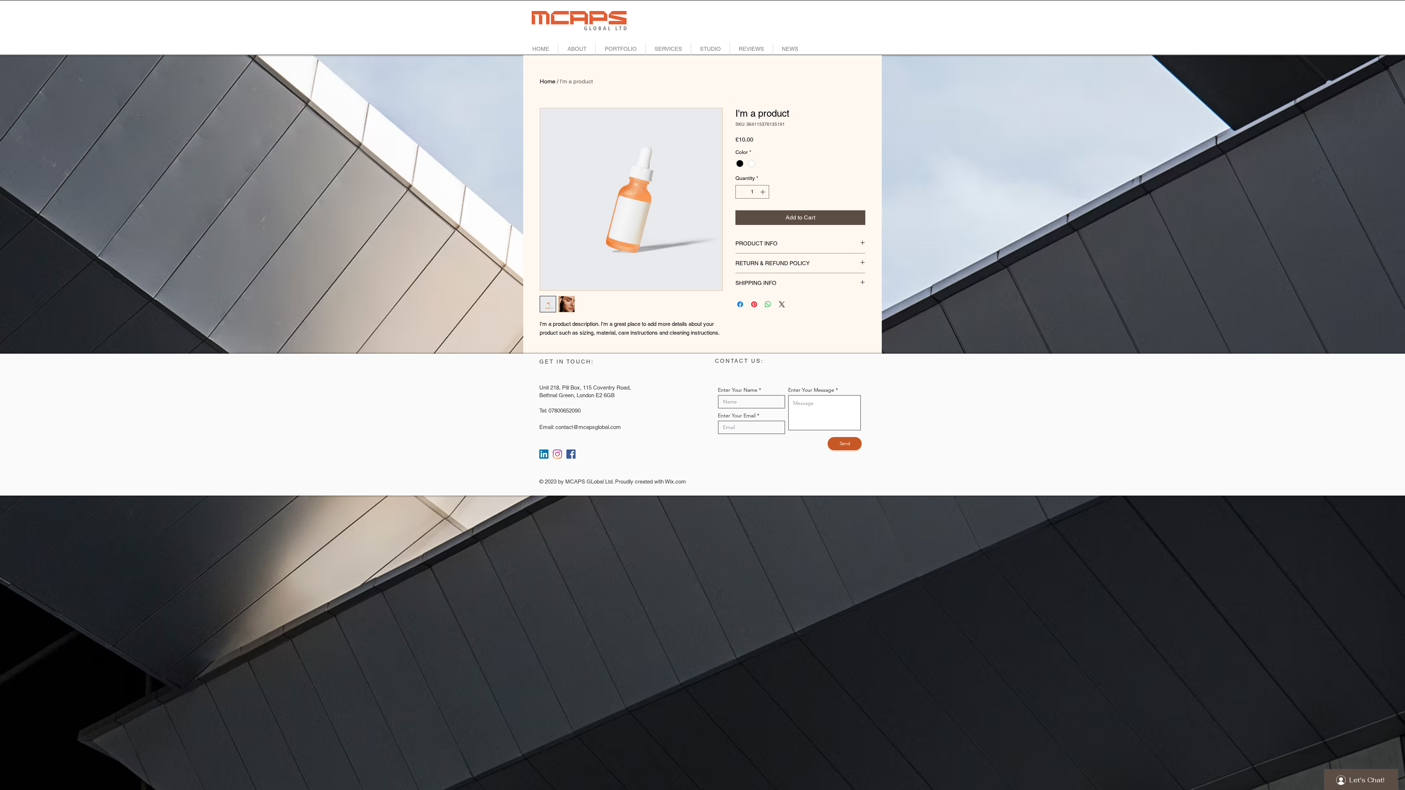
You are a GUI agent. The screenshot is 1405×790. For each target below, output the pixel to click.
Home (547, 81)
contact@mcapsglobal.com (588, 427)
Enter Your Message (811, 389)
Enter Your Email (737, 415)
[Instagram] (557, 454)
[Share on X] (782, 304)
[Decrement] (741, 191)
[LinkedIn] (543, 454)
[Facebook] (571, 454)
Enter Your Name (737, 389)
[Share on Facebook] (740, 304)
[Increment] (763, 191)
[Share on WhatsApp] (768, 304)
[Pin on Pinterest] (754, 304)
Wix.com (675, 481)
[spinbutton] (752, 191)
